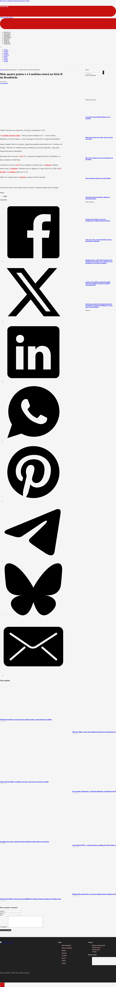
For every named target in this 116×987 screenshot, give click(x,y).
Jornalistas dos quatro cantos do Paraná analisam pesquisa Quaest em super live (24, 841)
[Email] (33, 675)
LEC (22, 156)
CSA (17, 165)
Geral (4, 69)
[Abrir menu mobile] (0, 47)
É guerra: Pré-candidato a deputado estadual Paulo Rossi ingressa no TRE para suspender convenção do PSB (97, 283)
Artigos (7, 42)
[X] (33, 321)
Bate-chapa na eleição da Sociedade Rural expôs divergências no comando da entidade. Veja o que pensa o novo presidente (99, 305)
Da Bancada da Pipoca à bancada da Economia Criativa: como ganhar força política (26, 719)
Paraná (7, 39)
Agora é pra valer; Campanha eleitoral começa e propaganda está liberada (98, 240)
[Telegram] (33, 561)
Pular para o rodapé (23, 1)
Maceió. (49, 165)
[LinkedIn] (33, 381)
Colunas (7, 34)
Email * (2, 913)
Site (1, 915)
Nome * (2, 911)
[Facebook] (33, 261)
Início (1, 69)
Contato (7, 43)
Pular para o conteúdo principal (9, 1)
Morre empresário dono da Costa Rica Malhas (98, 178)
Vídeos (6, 40)
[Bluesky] (33, 615)
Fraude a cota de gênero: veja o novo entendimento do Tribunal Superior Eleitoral (97, 219)
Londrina (7, 37)
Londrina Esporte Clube (11, 135)
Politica (7, 32)
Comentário (4, 927)
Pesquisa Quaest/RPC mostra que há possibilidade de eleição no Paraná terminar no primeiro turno (30, 899)
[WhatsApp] (33, 441)
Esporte (7, 35)
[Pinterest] (33, 501)
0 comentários (4, 83)
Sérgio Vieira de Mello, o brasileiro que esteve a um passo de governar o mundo (24, 782)
